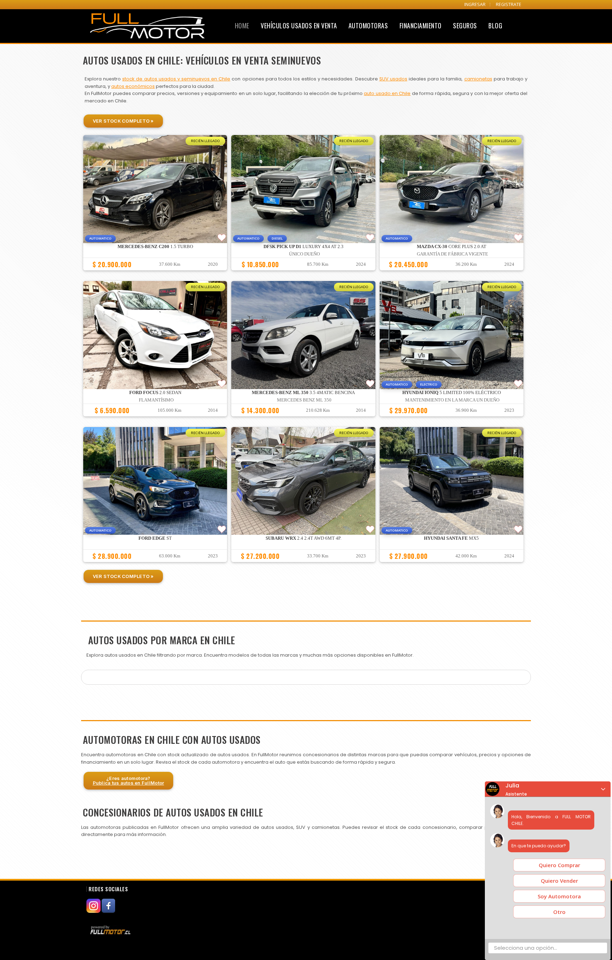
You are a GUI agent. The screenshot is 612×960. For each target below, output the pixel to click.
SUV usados (393, 78)
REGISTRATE (508, 4)
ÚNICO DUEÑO (304, 254)
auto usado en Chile (387, 93)
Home (242, 25)
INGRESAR (475, 4)
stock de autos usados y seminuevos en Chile (176, 78)
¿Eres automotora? (128, 780)
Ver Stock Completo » (123, 121)
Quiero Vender (559, 880)
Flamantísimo (156, 400)
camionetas (478, 78)
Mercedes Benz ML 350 (304, 400)
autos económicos (133, 86)
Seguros (465, 25)
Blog (495, 25)
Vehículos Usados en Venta (299, 25)
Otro (559, 911)
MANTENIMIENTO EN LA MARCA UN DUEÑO (452, 400)
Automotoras (368, 25)
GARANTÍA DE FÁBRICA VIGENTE (452, 254)
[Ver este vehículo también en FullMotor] (111, 930)
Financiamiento (421, 25)
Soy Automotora (559, 896)
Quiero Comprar (559, 865)
